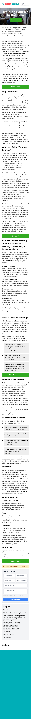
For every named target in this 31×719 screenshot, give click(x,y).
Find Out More (15, 561)
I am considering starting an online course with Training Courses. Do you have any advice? (14, 618)
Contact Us (15, 236)
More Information (15, 375)
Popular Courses (8, 634)
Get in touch (15, 20)
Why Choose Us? (8, 610)
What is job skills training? (11, 623)
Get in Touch (15, 87)
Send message (15, 599)
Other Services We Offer (11, 628)
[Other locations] (23, 4)
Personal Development (10, 625)
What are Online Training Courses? (14, 613)
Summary (6, 631)
